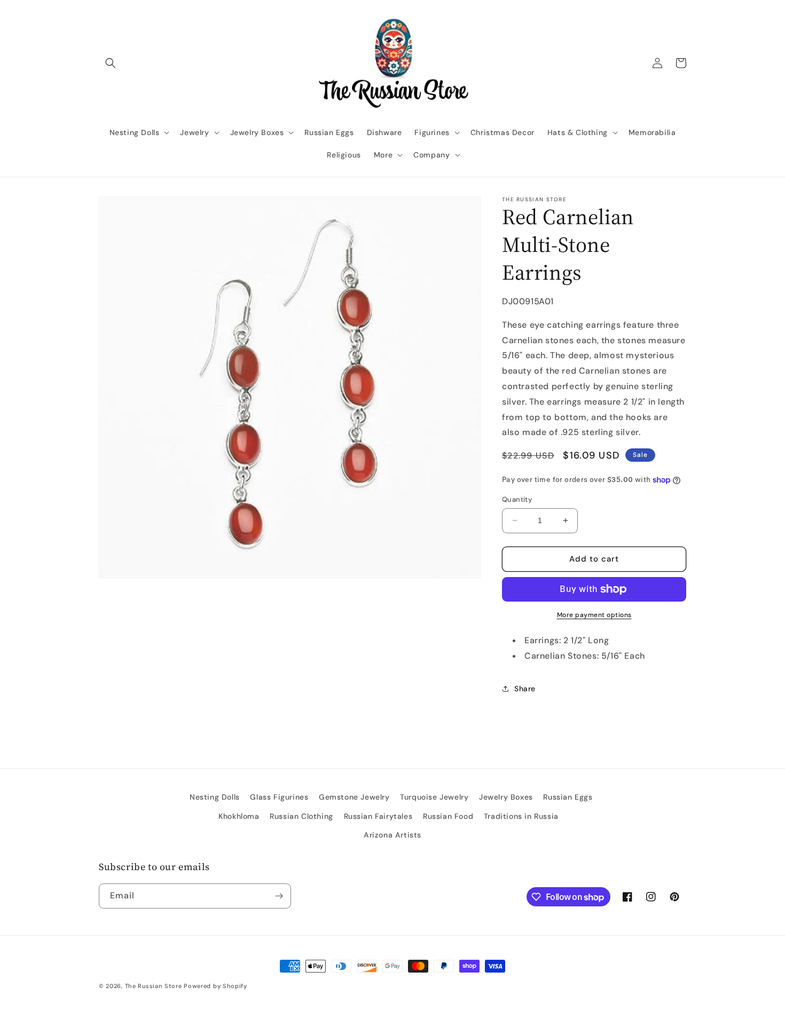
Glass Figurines (279, 797)
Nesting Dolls (215, 797)
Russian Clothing (301, 816)
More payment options (594, 615)
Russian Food (448, 816)
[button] (110, 63)
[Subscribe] (279, 896)
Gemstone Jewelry (354, 797)
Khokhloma (238, 816)
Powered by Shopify (215, 986)
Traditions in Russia (521, 816)
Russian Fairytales (378, 816)
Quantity (517, 499)
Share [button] (525, 688)
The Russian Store (153, 986)
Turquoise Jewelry (434, 797)
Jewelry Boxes (506, 797)
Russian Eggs (567, 797)
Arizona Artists (392, 835)
